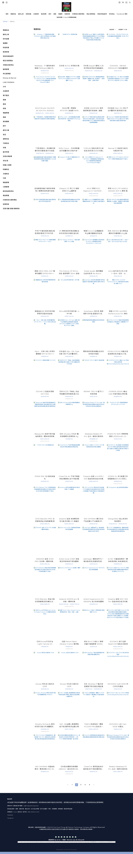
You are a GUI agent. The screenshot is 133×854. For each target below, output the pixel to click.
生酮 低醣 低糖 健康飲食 (11, 208)
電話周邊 (6, 195)
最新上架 (21, 14)
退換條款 (100, 802)
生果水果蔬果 (7, 156)
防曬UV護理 (7, 165)
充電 (4, 148)
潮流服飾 (6, 121)
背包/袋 (5, 161)
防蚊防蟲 (28, 14)
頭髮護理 (6, 182)
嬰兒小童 (6, 130)
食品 (4, 134)
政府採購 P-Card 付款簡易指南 (66, 17)
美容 (4, 104)
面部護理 (6, 69)
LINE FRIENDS (8, 82)
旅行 (50, 14)
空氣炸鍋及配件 (102, 14)
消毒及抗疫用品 (8, 65)
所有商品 (112, 14)
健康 (4, 100)
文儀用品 (6, 174)
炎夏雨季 (36, 14)
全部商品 (5, 21)
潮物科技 (6, 139)
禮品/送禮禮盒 (91, 14)
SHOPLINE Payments (70, 849)
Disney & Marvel (9, 78)
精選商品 (13, 14)
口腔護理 (6, 187)
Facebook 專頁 (122, 14)
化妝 (4, 178)
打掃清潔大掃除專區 (78, 14)
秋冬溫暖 (6, 39)
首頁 (7, 14)
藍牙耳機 (6, 152)
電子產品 (6, 95)
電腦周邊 (6, 113)
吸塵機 (60, 14)
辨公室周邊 (7, 74)
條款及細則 (42, 827)
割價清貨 (67, 14)
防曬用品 (6, 169)
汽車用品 (6, 143)
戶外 (4, 87)
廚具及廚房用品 (8, 191)
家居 (4, 108)
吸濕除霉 (43, 14)
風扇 (54, 14)
